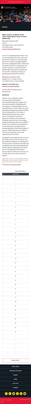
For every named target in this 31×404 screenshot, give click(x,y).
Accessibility (9, 399)
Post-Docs (26, 160)
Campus (11, 158)
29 (15, 189)
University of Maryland (15, 2)
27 (15, 181)
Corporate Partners (15, 370)
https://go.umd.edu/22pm (11, 86)
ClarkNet (15, 387)
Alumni (3, 161)
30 (15, 194)
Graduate (26, 158)
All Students (21, 158)
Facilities (15, 383)
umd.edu (2, 401)
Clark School (15, 158)
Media (15, 379)
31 (15, 198)
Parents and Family (17, 161)
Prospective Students (13, 160)
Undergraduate (5, 160)
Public (7, 158)
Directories (15, 366)
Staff (23, 160)
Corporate (7, 161)
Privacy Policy (3, 399)
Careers (15, 375)
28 (15, 185)
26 (15, 176)
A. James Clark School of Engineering (9, 5)
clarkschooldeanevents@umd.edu (11, 49)
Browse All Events (20, 171)
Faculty (19, 160)
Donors (11, 161)
